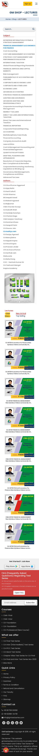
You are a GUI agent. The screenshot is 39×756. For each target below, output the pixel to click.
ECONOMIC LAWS (10, 89)
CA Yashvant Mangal (11, 265)
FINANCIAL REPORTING (12, 126)
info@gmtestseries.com (13, 717)
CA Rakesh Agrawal (11, 201)
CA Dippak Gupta (10, 241)
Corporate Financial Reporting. (16, 129)
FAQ (5, 695)
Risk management (11, 74)
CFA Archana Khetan (11, 250)
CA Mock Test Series (12, 652)
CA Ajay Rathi (8, 188)
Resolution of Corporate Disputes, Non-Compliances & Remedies (17, 162)
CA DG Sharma (9, 194)
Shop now (28, 339)
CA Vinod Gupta (9, 244)
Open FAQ (19, 592)
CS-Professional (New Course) (16, 630)
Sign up (28, 3)
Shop (14, 19)
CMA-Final (7, 615)
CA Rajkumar (8, 204)
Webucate (7, 256)
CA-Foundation (9, 626)
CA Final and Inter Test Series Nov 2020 (19, 659)
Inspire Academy (10, 268)
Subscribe (30, 602)
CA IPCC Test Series (11, 648)
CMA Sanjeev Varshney (12, 219)
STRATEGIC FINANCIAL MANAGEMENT (17, 95)
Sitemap (7, 699)
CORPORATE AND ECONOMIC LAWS (17, 83)
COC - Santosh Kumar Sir (13, 262)
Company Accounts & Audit (14, 141)
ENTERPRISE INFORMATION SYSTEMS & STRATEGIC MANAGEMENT (18, 41)
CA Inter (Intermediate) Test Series (18, 644)
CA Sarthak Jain (9, 253)
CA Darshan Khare (10, 222)
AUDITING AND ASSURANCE (14, 98)
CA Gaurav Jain (9, 228)
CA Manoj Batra (9, 237)
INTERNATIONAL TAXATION (13, 63)
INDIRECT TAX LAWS (11, 112)
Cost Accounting (10, 51)
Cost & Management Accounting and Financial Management (18, 148)
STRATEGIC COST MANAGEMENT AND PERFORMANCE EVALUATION (17, 58)
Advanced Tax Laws (11, 177)
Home (8, 19)
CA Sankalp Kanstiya (11, 213)
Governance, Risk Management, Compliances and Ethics (16, 173)
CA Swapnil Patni (10, 225)
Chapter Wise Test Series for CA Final (19, 655)
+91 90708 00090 (10, 710)
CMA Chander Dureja (12, 207)
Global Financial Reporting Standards (18, 66)
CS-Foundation (9, 622)
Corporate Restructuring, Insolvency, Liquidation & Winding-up (18, 168)
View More (7, 663)
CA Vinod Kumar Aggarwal (14, 185)
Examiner (7, 681)
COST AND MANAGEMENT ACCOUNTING (19, 54)
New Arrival (21, 313)
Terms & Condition (11, 685)
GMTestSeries (7, 731)
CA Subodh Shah (10, 210)
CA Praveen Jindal (10, 247)
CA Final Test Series (11, 641)
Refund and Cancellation (13, 688)
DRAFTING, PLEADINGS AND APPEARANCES (14, 157)
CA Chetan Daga (10, 216)
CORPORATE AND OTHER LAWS (15, 86)
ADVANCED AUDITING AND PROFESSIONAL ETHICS (13, 102)
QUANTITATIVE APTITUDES (13, 153)
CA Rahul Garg (9, 259)
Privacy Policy (9, 677)
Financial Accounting (12, 138)
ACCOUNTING (8, 132)
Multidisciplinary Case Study (15, 135)
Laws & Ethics (8, 144)
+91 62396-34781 (10, 714)
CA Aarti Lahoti (9, 191)
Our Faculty (8, 692)
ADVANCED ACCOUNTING (13, 92)
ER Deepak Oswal (10, 197)
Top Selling (20, 316)
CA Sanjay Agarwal (11, 234)
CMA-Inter (7, 619)
